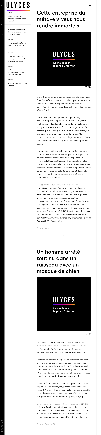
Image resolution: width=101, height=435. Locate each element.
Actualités (2, 7)
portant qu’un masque (62, 376)
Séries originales (2, 19)
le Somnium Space (54, 161)
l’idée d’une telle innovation (61, 124)
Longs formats (2, 33)
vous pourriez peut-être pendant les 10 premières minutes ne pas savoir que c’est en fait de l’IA (64, 218)
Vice (39, 110)
